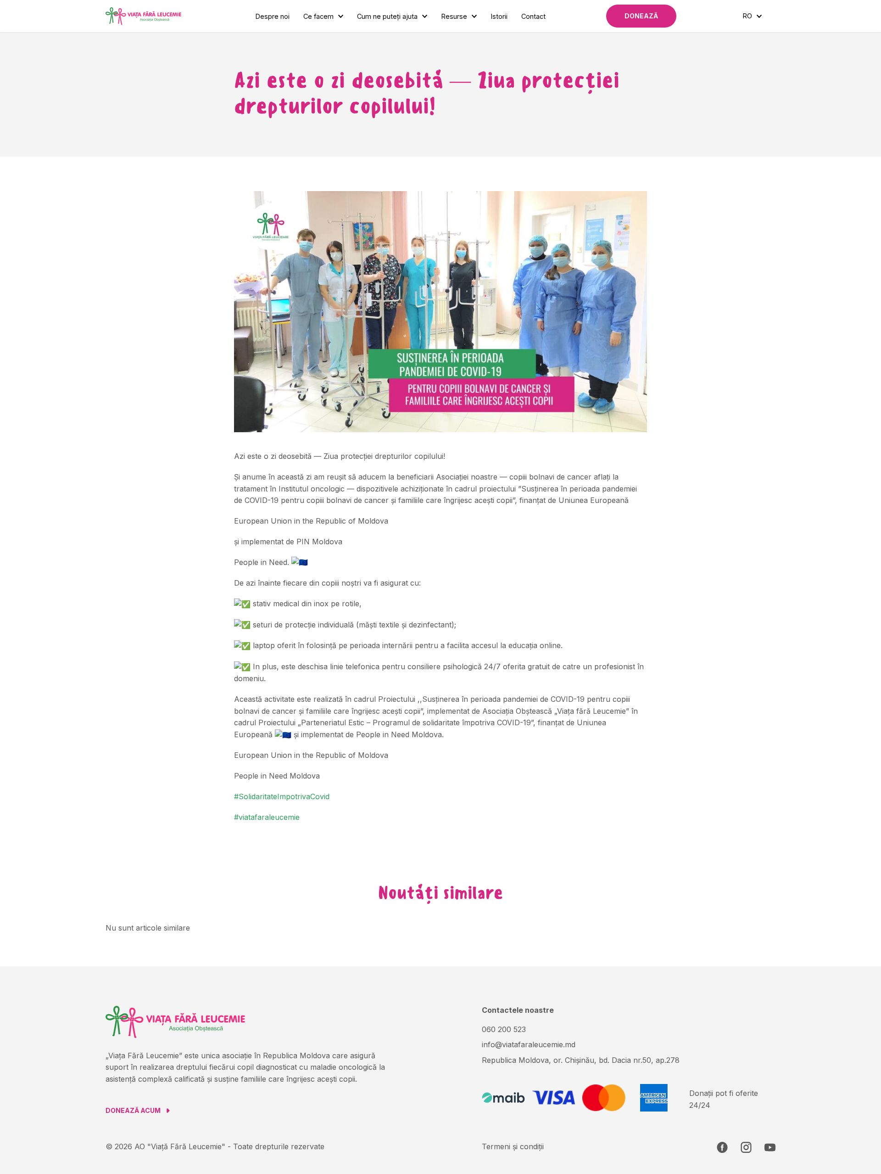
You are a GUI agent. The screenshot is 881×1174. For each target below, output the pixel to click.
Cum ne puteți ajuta (387, 16)
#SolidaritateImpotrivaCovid (281, 796)
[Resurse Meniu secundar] (474, 16)
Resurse (454, 16)
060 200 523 (504, 1029)
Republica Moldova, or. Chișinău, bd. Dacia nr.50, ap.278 (581, 1060)
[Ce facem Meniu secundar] (340, 16)
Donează (641, 16)
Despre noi (272, 16)
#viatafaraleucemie (267, 817)
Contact (533, 16)
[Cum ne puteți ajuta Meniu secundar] (424, 16)
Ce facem (318, 16)
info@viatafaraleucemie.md (528, 1044)
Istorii (499, 16)
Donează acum (133, 1110)
